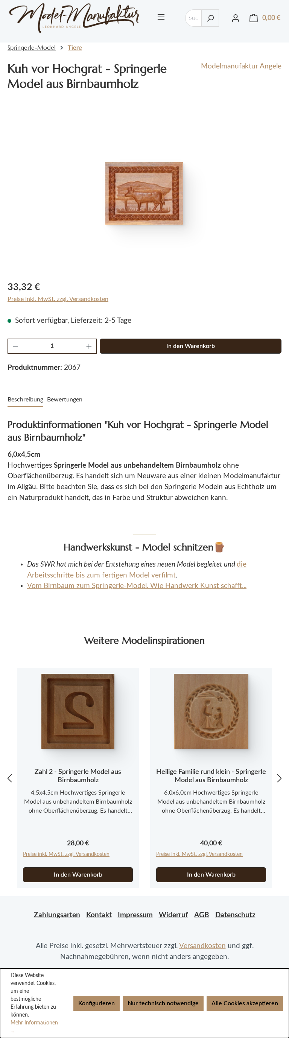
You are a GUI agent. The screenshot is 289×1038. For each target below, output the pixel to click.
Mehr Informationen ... (34, 1026)
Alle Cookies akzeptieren (244, 1003)
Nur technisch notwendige (163, 1003)
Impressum (135, 915)
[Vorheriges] (9, 778)
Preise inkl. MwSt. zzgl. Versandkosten (58, 299)
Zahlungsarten (57, 915)
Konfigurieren (96, 1003)
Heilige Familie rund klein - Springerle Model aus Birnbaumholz (211, 776)
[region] (144, 193)
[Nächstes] (279, 778)
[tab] (25, 400)
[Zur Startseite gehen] (74, 18)
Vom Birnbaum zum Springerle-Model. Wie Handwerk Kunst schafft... (136, 586)
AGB (201, 915)
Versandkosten (202, 946)
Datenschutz (235, 915)
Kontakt (99, 915)
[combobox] (193, 18)
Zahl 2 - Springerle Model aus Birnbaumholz (78, 776)
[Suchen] (210, 18)
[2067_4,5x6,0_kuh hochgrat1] (144, 193)
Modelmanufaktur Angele (241, 66)
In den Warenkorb (190, 346)
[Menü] (161, 16)
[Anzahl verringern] (15, 346)
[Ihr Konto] (236, 18)
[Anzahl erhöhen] (89, 346)
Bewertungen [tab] (64, 400)
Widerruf (173, 915)
